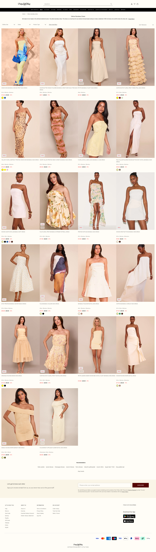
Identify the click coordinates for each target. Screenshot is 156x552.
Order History (56, 508)
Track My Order (56, 511)
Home (23, 14)
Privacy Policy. (125, 491)
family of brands (132, 490)
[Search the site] (111, 4)
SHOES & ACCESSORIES (101, 9)
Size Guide (7, 513)
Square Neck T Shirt (109, 467)
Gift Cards (7, 520)
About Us (23, 508)
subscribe (140, 485)
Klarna (6, 525)
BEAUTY (111, 9)
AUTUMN (53, 9)
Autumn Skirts (100, 467)
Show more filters (53, 24)
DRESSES (59, 9)
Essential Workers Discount (27, 513)
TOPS (70, 9)
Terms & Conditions (41, 508)
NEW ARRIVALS (34, 9)
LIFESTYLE (116, 9)
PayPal (6, 527)
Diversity (23, 511)
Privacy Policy (40, 511)
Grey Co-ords (81, 471)
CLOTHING (46, 9)
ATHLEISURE (83, 9)
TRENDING (76, 9)
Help (6, 508)
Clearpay (7, 522)
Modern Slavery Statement (27, 515)
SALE (41, 9)
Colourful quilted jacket (89, 467)
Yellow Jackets (41, 467)
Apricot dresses (49, 467)
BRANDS (123, 9)
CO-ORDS (65, 9)
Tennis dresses (79, 467)
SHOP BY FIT (91, 9)
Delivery (7, 515)
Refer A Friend (56, 513)
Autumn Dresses (70, 467)
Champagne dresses (60, 467)
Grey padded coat (120, 467)
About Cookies (40, 513)
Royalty (7, 518)
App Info (39, 515)
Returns (7, 511)
